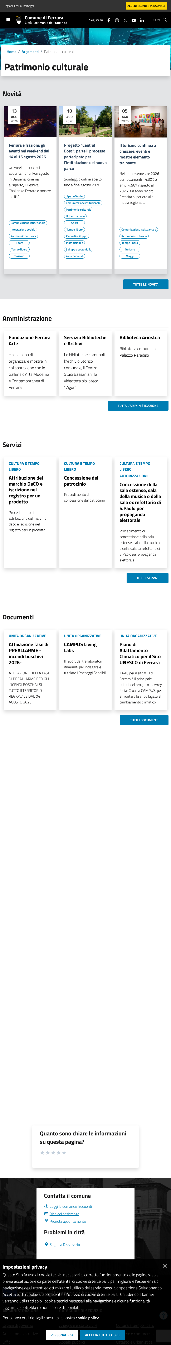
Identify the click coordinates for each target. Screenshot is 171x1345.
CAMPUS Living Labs (80, 647)
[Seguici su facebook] (107, 20)
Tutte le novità (145, 284)
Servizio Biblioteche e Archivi (85, 340)
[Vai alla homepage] (20, 20)
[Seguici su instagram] (115, 20)
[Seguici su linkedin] (140, 20)
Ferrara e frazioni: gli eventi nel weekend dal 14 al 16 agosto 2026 (29, 151)
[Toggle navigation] (8, 19)
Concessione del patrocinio (81, 480)
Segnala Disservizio (65, 1244)
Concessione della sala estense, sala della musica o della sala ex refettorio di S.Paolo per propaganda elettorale (140, 502)
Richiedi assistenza (64, 1214)
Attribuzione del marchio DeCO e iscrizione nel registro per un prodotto (26, 489)
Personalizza (62, 1335)
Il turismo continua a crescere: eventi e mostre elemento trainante (137, 154)
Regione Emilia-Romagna (19, 6)
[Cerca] (164, 19)
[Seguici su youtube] (132, 20)
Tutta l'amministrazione (138, 405)
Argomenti (30, 51)
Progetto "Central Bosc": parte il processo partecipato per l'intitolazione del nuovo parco (85, 156)
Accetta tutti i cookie (102, 1335)
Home (11, 51)
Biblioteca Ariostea (139, 337)
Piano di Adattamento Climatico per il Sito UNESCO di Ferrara (140, 653)
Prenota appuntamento (68, 1221)
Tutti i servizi (147, 578)
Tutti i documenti (144, 720)
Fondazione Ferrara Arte (29, 340)
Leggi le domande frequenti (71, 1206)
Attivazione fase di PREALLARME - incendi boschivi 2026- (28, 653)
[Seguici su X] (123, 20)
